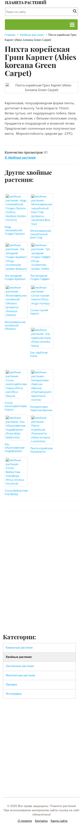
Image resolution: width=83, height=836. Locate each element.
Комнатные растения (19, 647)
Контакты (41, 820)
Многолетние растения (20, 675)
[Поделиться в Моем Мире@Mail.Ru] (65, 523)
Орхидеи (11, 684)
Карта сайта (59, 820)
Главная (10, 34)
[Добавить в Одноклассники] (41, 523)
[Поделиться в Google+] (57, 523)
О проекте (25, 820)
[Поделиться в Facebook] (16, 523)
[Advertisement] (41, 589)
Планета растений (25, 2)
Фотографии (13, 693)
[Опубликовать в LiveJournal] (49, 523)
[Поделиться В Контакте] (24, 523)
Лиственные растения (20, 666)
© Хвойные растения (20, 157)
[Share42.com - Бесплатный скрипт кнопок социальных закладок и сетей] (73, 523)
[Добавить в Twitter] (33, 523)
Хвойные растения (32, 34)
